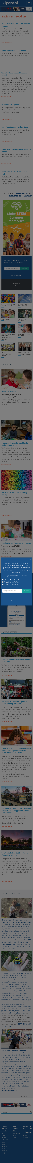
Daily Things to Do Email (11, 579)
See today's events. (16, 601)
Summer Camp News (11, 585)
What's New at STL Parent (12, 582)
